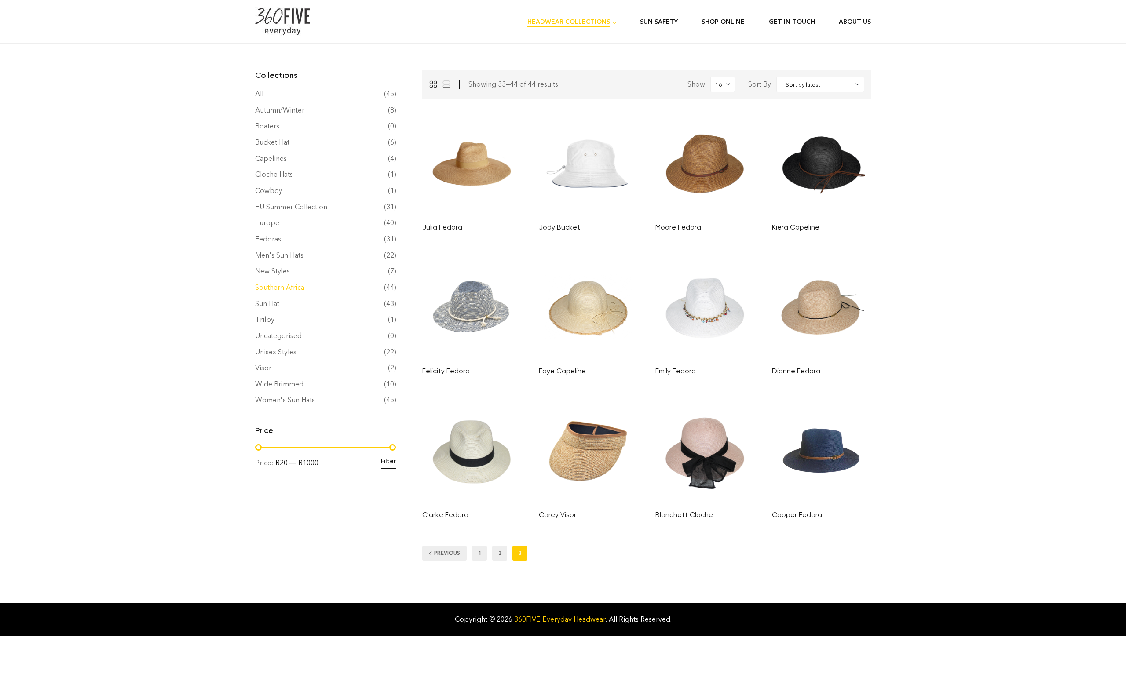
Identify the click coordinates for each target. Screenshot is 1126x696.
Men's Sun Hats (279, 255)
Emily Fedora (675, 371)
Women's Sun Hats (285, 400)
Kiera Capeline (795, 227)
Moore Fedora (678, 227)
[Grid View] (433, 84)
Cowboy (268, 190)
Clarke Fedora (445, 514)
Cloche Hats (274, 174)
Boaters (267, 126)
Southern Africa (279, 287)
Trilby (264, 319)
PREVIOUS (447, 553)
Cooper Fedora (797, 514)
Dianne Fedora (796, 371)
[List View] (446, 84)
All (259, 94)
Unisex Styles (275, 352)
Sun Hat (267, 303)
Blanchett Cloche (684, 514)
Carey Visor (557, 514)
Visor (263, 368)
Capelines (271, 158)
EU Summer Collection (291, 207)
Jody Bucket (559, 227)
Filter (388, 461)
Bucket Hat (272, 142)
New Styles (272, 271)
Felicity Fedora (446, 371)
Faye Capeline (562, 371)
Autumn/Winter (279, 110)
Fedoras (268, 239)
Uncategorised (278, 336)
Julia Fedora (442, 227)
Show (696, 84)
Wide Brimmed (279, 384)
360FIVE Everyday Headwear (560, 619)
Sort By (759, 84)
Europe (267, 223)
